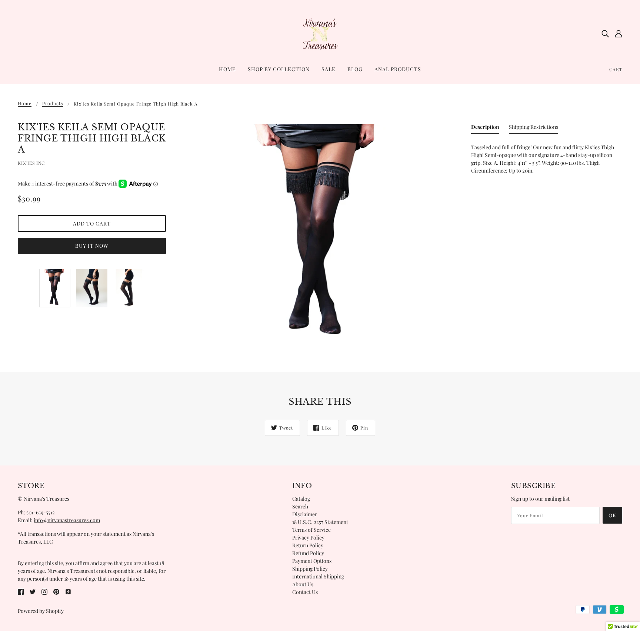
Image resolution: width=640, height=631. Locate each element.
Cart (615, 69)
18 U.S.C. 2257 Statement (320, 521)
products (52, 103)
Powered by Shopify (41, 610)
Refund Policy (308, 553)
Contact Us (305, 591)
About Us (302, 584)
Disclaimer (304, 514)
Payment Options (311, 560)
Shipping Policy (310, 568)
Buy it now (92, 245)
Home (24, 103)
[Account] (618, 33)
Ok (612, 515)
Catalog (301, 498)
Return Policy (307, 545)
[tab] (485, 128)
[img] (605, 33)
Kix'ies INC (31, 163)
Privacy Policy (308, 537)
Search (300, 506)
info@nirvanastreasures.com (67, 520)
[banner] (320, 32)
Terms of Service (311, 529)
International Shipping (318, 576)
